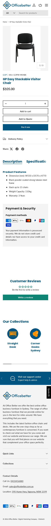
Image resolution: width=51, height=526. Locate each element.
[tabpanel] (25, 183)
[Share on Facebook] (17, 149)
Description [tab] (12, 161)
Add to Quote (25, 119)
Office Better (12, 519)
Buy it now (25, 127)
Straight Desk (12, 345)
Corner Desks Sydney (35, 347)
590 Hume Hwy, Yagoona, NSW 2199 (29, 491)
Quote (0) (49, 392)
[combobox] (25, 13)
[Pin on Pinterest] (23, 149)
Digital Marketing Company (27, 519)
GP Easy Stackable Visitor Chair (20, 22)
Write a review (25, 297)
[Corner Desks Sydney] (35, 333)
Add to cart (25, 111)
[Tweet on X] (11, 149)
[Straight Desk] (12, 333)
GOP (5, 75)
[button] (40, 5)
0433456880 (17, 481)
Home (5, 22)
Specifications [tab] (38, 161)
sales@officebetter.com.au (21, 486)
